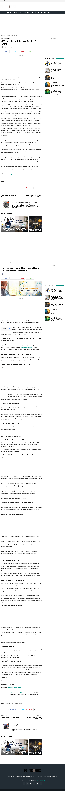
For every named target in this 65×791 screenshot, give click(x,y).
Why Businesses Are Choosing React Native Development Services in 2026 (22, 229)
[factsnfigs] (8, 6)
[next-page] (4, 234)
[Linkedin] (31, 783)
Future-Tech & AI (54, 82)
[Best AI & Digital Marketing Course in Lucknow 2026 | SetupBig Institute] (8, 224)
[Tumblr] (37, 783)
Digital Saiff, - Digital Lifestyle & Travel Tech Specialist (24, 202)
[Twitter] (60, 1)
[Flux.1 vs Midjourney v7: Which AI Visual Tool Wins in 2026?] (47, 84)
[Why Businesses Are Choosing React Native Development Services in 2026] (21, 224)
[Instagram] (58, 1)
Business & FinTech (21, 225)
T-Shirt (12, 181)
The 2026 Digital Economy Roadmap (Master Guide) (35, 230)
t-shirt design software (8, 174)
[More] (34, 188)
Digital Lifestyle (7, 35)
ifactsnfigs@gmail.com (40, 780)
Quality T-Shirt (7, 181)
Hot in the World (14, 35)
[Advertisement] (40, 6)
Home (2, 35)
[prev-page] (2, 234)
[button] (62, 12)
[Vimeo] (61, 1)
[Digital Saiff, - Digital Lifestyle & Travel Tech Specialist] (2, 47)
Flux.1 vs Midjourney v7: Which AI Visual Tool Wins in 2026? (57, 85)
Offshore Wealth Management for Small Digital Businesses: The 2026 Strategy (56, 92)
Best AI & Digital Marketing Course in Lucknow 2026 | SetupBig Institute (8, 229)
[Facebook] (57, 1)
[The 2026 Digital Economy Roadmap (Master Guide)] (35, 224)
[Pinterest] (34, 783)
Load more (54, 97)
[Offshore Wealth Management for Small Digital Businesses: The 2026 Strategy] (47, 91)
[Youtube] (63, 1)
